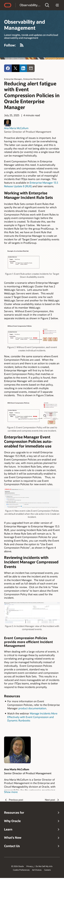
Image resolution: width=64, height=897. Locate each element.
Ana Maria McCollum (16, 128)
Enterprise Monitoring (33, 79)
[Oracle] (7, 5)
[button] (47, 5)
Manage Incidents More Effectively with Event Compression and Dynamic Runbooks (32, 717)
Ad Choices (36, 870)
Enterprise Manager (13, 79)
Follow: (10, 45)
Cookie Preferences (21, 870)
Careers (47, 870)
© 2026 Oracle (17, 866)
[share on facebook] (8, 68)
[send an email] (31, 68)
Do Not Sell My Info (44, 866)
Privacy (29, 866)
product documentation (32, 708)
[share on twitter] (15, 68)
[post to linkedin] (23, 68)
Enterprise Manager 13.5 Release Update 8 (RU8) (31, 184)
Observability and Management (30, 5)
